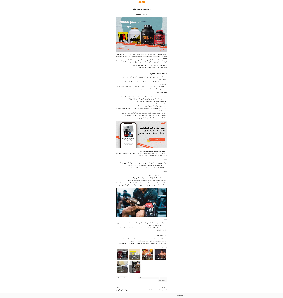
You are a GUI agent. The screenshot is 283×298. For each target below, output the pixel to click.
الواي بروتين (163, 96)
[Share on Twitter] (124, 278)
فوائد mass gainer (162, 280)
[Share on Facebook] (118, 278)
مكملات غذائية (138, 14)
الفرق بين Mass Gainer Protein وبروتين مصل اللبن (148, 277)
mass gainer (163, 277)
